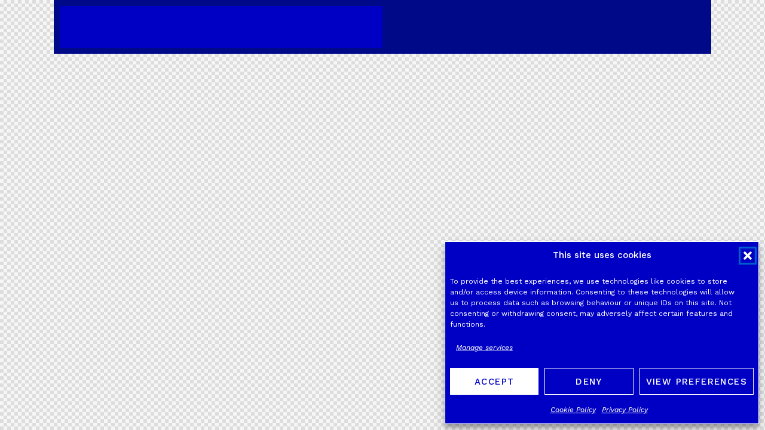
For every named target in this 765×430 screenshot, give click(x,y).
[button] (748, 256)
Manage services (484, 347)
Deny (589, 381)
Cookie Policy (573, 410)
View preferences (696, 381)
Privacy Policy (625, 410)
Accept (494, 381)
